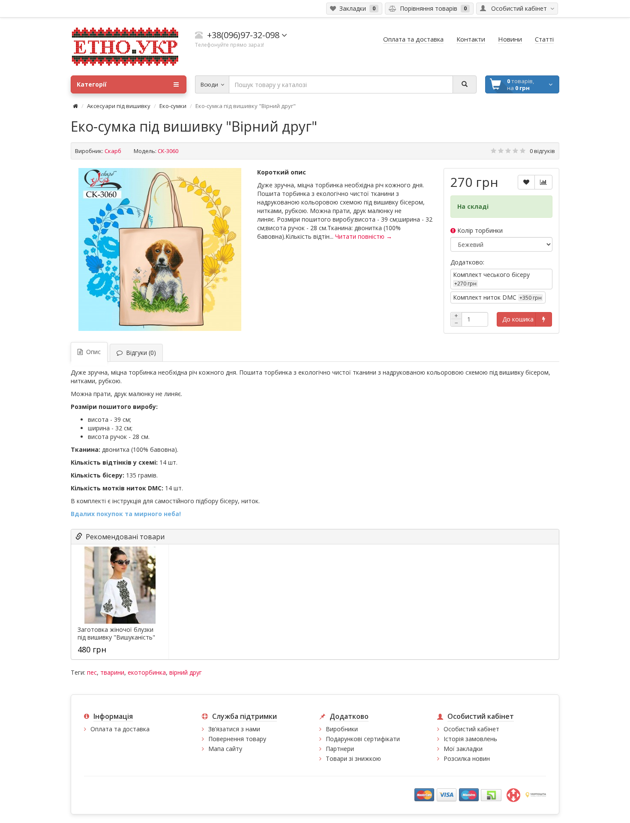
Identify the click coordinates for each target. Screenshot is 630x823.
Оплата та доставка (120, 729)
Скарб (113, 151)
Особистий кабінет (471, 729)
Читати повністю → (363, 236)
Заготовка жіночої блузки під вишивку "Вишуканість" (116, 633)
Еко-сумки (172, 106)
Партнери (340, 749)
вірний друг (185, 672)
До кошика (518, 319)
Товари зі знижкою (353, 758)
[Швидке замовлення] (543, 319)
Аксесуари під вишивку (118, 106)
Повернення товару (237, 739)
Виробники (342, 729)
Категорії (92, 84)
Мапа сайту (225, 749)
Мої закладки (463, 749)
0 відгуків (542, 151)
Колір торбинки (479, 230)
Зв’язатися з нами (234, 729)
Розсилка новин (467, 758)
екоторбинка (147, 672)
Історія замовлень (470, 739)
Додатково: (467, 262)
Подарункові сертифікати (363, 739)
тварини (112, 672)
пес (92, 672)
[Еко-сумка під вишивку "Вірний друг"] (159, 249)
